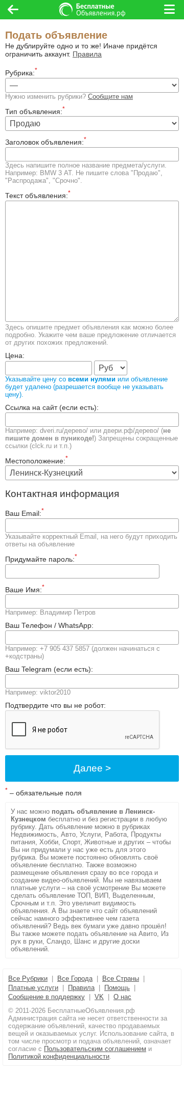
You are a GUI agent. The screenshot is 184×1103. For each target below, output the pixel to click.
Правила (87, 54)
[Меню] (170, 9)
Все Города (75, 978)
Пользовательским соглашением (95, 1049)
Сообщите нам (110, 96)
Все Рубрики (28, 978)
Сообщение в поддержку (46, 997)
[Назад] (13, 9)
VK (99, 997)
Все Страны (120, 978)
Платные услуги (33, 987)
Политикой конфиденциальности (58, 1056)
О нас (122, 997)
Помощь (117, 987)
